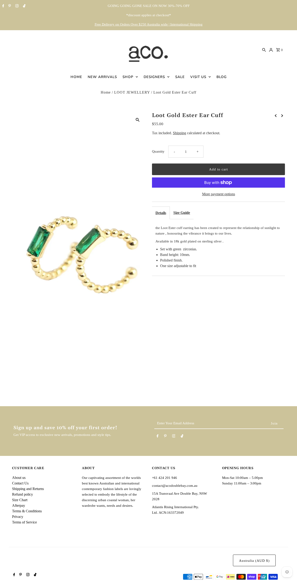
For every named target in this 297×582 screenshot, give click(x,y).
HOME (76, 77)
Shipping (179, 133)
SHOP (128, 77)
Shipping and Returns (28, 489)
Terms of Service (24, 522)
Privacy (17, 517)
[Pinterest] (9, 6)
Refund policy (22, 494)
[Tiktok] (24, 6)
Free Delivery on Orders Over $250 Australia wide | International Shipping (149, 24)
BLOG (221, 77)
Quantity (158, 151)
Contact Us (20, 483)
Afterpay (18, 505)
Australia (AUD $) (254, 560)
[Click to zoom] (137, 119)
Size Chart (19, 500)
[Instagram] (16, 6)
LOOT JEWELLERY (132, 92)
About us (19, 478)
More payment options (218, 194)
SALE (180, 77)
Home (106, 92)
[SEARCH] (264, 50)
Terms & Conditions (27, 511)
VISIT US (198, 77)
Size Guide (181, 213)
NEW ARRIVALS (102, 77)
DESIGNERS (154, 77)
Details (160, 213)
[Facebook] (2, 6)
